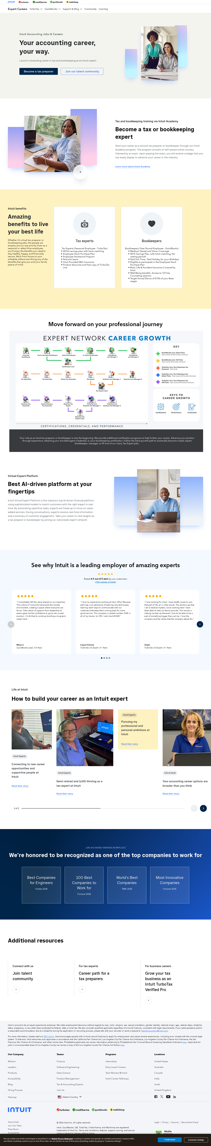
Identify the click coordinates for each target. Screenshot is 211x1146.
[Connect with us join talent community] (16, 989)
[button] (138, 729)
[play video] (52, 144)
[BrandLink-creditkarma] (40, 2)
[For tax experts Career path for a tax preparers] (82, 989)
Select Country (70, 1097)
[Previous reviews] (11, 624)
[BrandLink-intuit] (11, 2)
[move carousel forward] (203, 808)
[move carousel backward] (194, 808)
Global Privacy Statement (62, 1139)
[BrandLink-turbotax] (24, 2)
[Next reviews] (200, 624)
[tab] (101, 658)
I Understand (169, 1140)
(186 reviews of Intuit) (105, 582)
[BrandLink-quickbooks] (56, 2)
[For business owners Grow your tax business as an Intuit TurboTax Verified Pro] (148, 1000)
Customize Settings (196, 1140)
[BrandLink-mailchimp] (72, 2)
